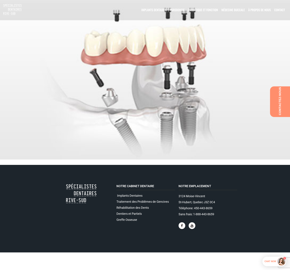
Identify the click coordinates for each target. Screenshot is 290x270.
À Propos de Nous (259, 10)
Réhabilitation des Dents (132, 207)
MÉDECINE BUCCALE (233, 10)
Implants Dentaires (153, 10)
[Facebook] (182, 225)
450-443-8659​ (203, 208)
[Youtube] (192, 225)
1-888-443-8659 (203, 214)
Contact (279, 10)
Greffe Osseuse (126, 219)
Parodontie (177, 10)
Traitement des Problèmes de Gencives (142, 201)
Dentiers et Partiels (129, 213)
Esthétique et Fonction (203, 10)
